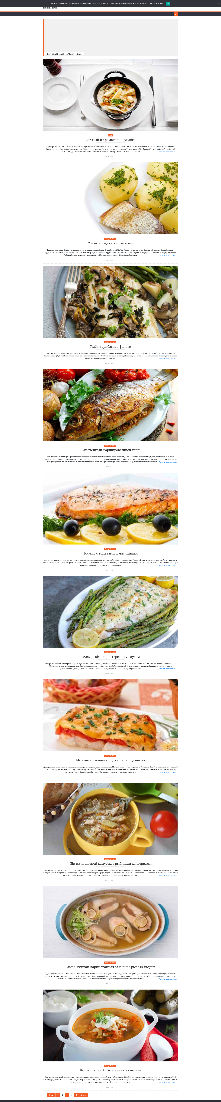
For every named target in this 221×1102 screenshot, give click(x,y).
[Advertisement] (110, 35)
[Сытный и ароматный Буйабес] (110, 95)
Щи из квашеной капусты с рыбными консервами (110, 864)
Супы (110, 135)
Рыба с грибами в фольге (110, 347)
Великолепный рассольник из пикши (110, 1070)
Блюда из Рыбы (110, 239)
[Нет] (218, 4)
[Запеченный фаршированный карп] (110, 405)
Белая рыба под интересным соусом (110, 657)
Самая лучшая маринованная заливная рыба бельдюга (110, 967)
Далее (83, 1095)
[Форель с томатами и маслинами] (110, 509)
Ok (168, 3)
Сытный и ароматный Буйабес (110, 140)
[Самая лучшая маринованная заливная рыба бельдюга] (110, 922)
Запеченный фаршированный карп (110, 450)
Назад (50, 1095)
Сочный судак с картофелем (110, 243)
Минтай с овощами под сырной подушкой (110, 760)
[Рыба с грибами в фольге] (110, 302)
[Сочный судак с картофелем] (110, 198)
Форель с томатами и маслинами (110, 553)
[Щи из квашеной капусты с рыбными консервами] (110, 819)
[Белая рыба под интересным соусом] (110, 612)
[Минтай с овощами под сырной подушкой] (110, 715)
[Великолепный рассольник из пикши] (110, 1025)
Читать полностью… (168, 152)
